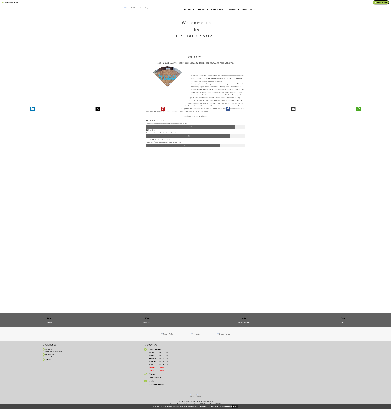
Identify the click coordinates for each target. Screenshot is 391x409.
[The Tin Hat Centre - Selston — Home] (152, 9)
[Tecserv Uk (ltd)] (167, 334)
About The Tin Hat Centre (53, 351)
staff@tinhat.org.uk (11, 2)
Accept (235, 406)
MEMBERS (233, 9)
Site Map (48, 359)
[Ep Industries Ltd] (223, 334)
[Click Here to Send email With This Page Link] (293, 109)
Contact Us (48, 349)
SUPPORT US (247, 9)
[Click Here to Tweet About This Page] (97, 109)
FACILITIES (201, 9)
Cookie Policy (49, 354)
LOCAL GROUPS (217, 9)
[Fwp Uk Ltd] (195, 334)
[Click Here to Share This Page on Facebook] (228, 109)
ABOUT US (188, 9)
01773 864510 (155, 377)
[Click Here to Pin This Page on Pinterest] (163, 109)
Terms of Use (49, 357)
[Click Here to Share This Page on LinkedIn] (32, 109)
